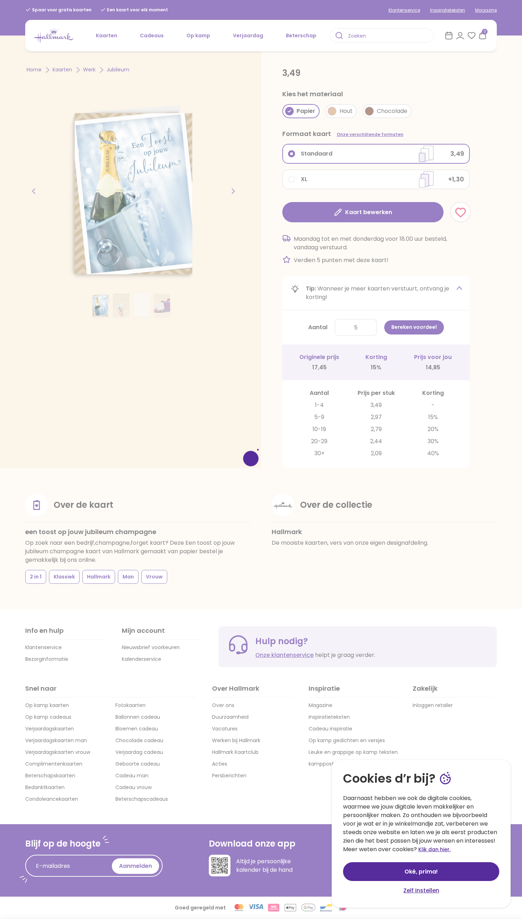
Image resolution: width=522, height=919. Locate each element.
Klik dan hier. (434, 849)
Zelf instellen (421, 890)
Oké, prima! (421, 872)
